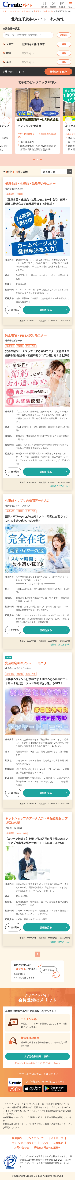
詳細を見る (46, 310)
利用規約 (17, 1138)
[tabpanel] (37, 121)
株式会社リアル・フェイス (17, 505)
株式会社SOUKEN (14, 189)
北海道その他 (47, 11)
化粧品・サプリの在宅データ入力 (27, 500)
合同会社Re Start (13, 828)
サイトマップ (55, 1138)
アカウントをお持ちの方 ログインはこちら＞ (37, 1063)
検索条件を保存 (58, 71)
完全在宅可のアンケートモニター (27, 663)
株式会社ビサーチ (13, 340)
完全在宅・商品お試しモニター (26, 335)
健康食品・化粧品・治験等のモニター (30, 183)
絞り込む (64, 35)
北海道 (36, 11)
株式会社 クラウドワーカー (18, 668)
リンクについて (35, 1138)
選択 (64, 44)
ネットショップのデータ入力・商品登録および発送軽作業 (36, 821)
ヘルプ (44, 1143)
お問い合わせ (21, 1147)
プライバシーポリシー (24, 1143)
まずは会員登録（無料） (37, 1056)
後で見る (15, 310)
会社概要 (58, 1143)
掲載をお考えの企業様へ (47, 1147)
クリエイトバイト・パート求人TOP (17, 11)
